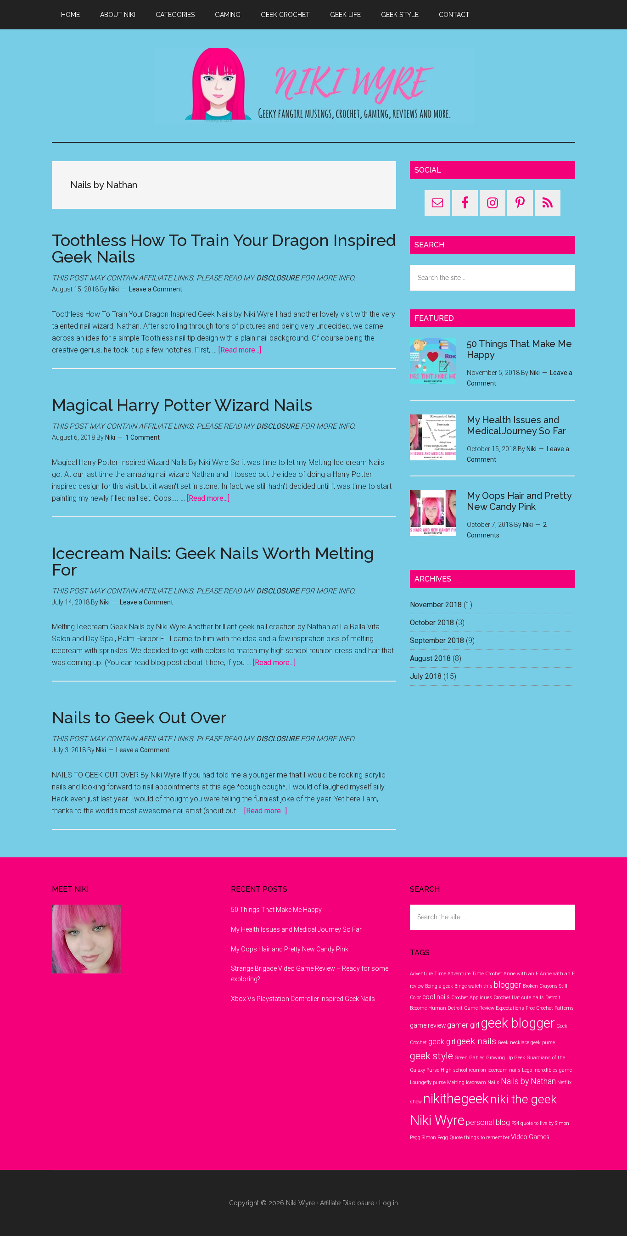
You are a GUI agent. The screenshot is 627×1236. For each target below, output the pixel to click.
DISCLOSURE (277, 278)
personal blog (488, 1122)
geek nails (476, 1041)
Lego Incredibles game (547, 1070)
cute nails (532, 998)
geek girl (441, 1041)
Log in (388, 1203)
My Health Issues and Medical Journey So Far (516, 425)
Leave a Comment (155, 289)
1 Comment (142, 437)
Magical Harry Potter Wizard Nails (182, 404)
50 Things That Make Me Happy (276, 909)
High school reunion (463, 1070)
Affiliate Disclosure (347, 1203)
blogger (507, 985)
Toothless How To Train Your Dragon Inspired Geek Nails (224, 248)
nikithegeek (456, 1099)
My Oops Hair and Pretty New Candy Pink (519, 501)
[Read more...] (239, 350)
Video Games (530, 1137)
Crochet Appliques (471, 998)
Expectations (510, 1008)
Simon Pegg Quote (442, 1138)
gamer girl (463, 1025)
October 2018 (432, 622)
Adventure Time (428, 974)
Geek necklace (513, 1043)
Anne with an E (521, 974)
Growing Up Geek (505, 1058)
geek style (431, 1056)
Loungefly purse (428, 1082)
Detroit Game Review (471, 1008)
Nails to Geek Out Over (139, 717)
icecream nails (504, 1070)
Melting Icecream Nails (473, 1082)
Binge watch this (473, 986)
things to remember (486, 1138)
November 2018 (436, 604)
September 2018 (437, 640)
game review (428, 1025)
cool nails (436, 997)
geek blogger (518, 1023)
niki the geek (523, 1099)
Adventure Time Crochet (475, 974)
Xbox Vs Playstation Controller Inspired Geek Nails (303, 998)
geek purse (543, 1043)
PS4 (515, 1123)
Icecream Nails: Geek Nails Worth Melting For (213, 561)
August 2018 (430, 658)
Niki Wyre (313, 85)
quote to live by (537, 1123)
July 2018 (426, 676)
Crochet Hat (506, 998)
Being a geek (439, 986)
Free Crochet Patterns (550, 1008)
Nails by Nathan (528, 1081)
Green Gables (469, 1058)
